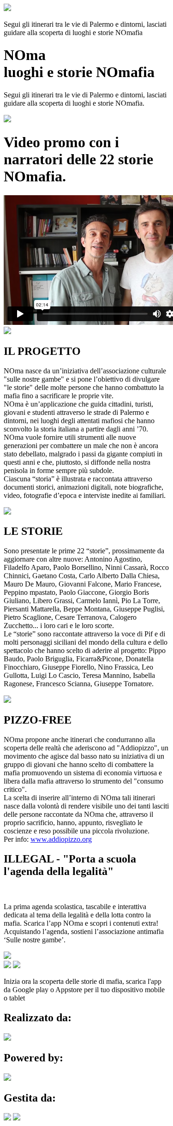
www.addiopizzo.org (61, 839)
